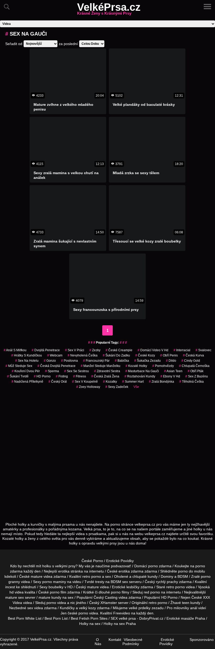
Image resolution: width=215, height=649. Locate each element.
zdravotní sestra (107, 371)
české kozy (145, 355)
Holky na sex (89, 624)
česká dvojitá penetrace (56, 366)
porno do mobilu (191, 571)
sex (30, 608)
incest (10, 587)
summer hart (133, 381)
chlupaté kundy (145, 576)
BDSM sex (119, 582)
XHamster (108, 603)
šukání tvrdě (18, 376)
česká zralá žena (105, 376)
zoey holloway (88, 387)
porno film (58, 592)
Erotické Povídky (120, 561)
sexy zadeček (116, 387)
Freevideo (121, 613)
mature (36, 576)
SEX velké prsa (123, 618)
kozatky (110, 381)
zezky (94, 350)
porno (153, 566)
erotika (63, 571)
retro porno (91, 576)
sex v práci (74, 350)
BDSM (183, 576)
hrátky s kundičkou (26, 355)
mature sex (14, 597)
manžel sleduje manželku (100, 366)
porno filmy (120, 592)
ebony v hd (170, 376)
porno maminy (54, 582)
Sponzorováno (202, 639)
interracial (182, 350)
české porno (78, 613)
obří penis (169, 355)
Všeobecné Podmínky (132, 641)
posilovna (69, 360)
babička (122, 360)
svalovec (203, 350)
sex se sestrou (76, 371)
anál (193, 608)
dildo (171, 360)
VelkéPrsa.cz (109, 10)
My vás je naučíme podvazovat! (105, 566)
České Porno (92, 561)
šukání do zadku (116, 355)
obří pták (195, 371)
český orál (58, 381)
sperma (52, 371)
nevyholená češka (83, 355)
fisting (62, 376)
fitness (79, 376)
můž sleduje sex (19, 366)
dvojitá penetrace (46, 350)
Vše (136, 387)
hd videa (16, 592)
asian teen (173, 371)
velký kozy (87, 608)
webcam (54, 355)
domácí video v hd (153, 350)
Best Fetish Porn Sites (89, 618)
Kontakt (115, 639)
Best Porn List (56, 618)
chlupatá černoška (194, 366)
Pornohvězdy (163, 366)
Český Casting (105, 597)
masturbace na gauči (142, 371)
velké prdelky (139, 608)
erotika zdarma (131, 571)
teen (185, 603)
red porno (152, 592)
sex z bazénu (196, 376)
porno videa (56, 603)
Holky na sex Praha (120, 624)
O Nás (98, 641)
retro (153, 603)
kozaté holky (136, 366)
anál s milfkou (15, 350)
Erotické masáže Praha (185, 618)
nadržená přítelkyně (27, 381)
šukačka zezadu (147, 360)
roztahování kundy (140, 376)
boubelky (56, 587)
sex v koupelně (85, 381)
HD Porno (42, 376)
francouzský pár (96, 360)
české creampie (119, 350)
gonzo (50, 360)
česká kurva (193, 355)
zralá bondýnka (161, 381)
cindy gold (190, 360)
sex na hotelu (27, 360)
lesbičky (132, 587)
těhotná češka (191, 381)
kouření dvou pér (26, 371)
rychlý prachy (167, 582)
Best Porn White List (24, 618)
